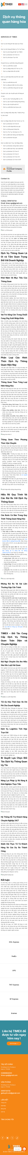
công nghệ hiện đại (19, 718)
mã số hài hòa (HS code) (13, 392)
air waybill (24, 475)
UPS (14, 970)
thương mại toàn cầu (21, 263)
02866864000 (6, 1073)
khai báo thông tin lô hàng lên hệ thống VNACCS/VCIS (14, 550)
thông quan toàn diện (7, 655)
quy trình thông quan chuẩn (8, 523)
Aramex (14, 1013)
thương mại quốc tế (6, 223)
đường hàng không (16, 448)
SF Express (14, 999)
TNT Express (14, 985)
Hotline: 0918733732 (9, 201)
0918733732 (5, 1091)
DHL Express (14, 942)
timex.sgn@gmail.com (9, 1075)
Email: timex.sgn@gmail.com (11, 203)
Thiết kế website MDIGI (18, 1151)
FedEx (14, 956)
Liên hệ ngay (13, 1043)
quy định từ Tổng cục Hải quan (14, 626)
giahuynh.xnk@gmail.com (10, 1093)
